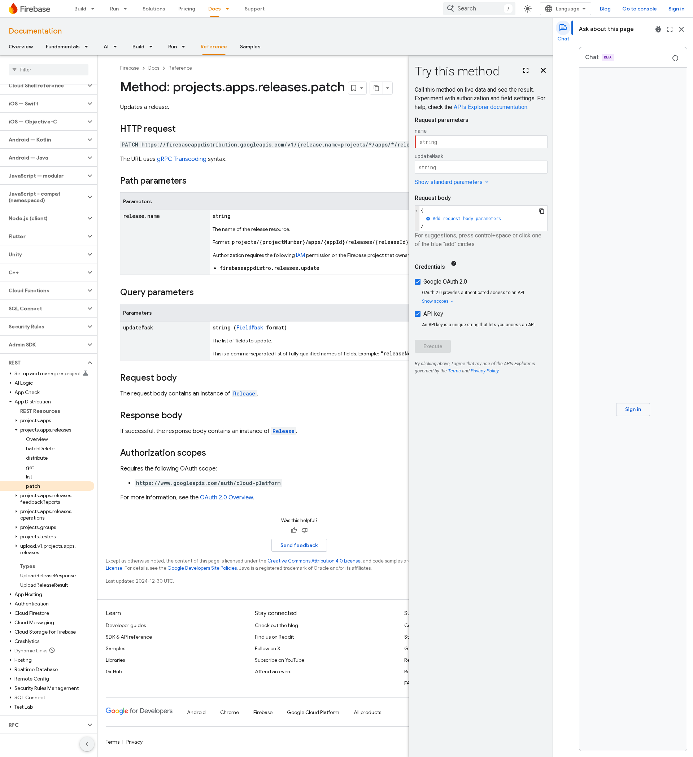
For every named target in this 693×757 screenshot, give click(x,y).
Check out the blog (276, 625)
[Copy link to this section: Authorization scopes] (213, 453)
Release (244, 393)
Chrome (229, 712)
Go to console (639, 8)
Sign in (676, 8)
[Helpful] (293, 530)
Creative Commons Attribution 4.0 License (314, 561)
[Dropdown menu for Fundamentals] (88, 46)
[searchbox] (48, 69)
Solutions (154, 8)
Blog (605, 8)
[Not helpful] (304, 530)
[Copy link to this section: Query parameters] (201, 293)
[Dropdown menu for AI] (117, 46)
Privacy (134, 742)
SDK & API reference (129, 637)
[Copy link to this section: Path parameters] (194, 181)
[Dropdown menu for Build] (95, 8)
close (681, 29)
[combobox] (479, 8)
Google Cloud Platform (313, 712)
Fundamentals (63, 46)
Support (255, 8)
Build (80, 8)
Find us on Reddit (274, 637)
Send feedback (299, 545)
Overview (21, 46)
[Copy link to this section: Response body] (189, 416)
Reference (214, 46)
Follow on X (267, 648)
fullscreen (670, 29)
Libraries (115, 660)
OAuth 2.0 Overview (226, 497)
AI (106, 46)
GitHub (114, 671)
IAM (300, 255)
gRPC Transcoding (181, 159)
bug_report (658, 29)
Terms (112, 742)
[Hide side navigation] (87, 744)
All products (367, 712)
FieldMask (249, 327)
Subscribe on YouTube (279, 660)
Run (114, 8)
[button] (43, 85)
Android (196, 712)
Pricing (186, 8)
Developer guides (126, 625)
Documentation (35, 31)
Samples (250, 46)
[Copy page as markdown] (376, 88)
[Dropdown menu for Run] (127, 8)
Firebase (129, 68)
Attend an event (273, 671)
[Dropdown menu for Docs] (229, 8)
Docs (214, 8)
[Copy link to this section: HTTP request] (183, 129)
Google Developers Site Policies (202, 568)
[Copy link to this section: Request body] (184, 378)
